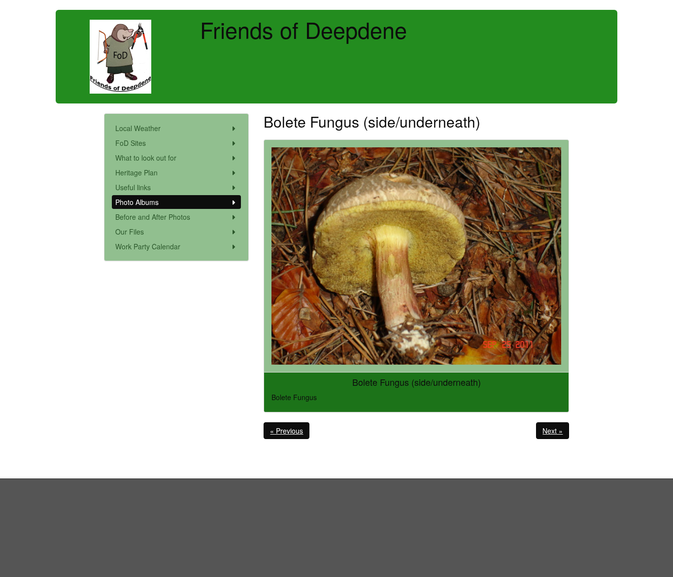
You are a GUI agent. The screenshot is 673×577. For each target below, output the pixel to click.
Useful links (133, 187)
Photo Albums (137, 202)
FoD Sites (130, 143)
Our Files (129, 232)
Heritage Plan (136, 172)
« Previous (286, 431)
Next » (552, 431)
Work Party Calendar (147, 246)
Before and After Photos (152, 217)
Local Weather (138, 128)
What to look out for (145, 158)
